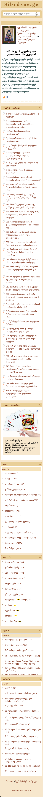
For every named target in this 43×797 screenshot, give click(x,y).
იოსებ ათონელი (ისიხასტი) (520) (21, 693)
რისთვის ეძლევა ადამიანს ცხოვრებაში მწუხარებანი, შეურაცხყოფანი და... (18, 156)
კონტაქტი (32, 781)
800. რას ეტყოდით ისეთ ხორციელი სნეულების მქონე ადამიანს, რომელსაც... (22, 359)
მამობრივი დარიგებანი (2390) (19, 650)
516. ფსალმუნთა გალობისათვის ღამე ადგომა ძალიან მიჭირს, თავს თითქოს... (23, 280)
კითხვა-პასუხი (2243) (15, 578)
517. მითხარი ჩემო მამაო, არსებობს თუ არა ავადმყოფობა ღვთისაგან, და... (22, 270)
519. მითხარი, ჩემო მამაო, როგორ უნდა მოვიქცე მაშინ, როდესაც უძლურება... (21, 252)
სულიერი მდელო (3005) (16, 645)
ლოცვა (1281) (11, 473)
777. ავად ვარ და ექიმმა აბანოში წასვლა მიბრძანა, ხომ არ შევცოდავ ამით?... (22, 187)
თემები (9, 605)
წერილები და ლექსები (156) (18, 640)
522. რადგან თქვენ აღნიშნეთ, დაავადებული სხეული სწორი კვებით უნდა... (22, 225)
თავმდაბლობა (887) (14, 484)
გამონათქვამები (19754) (16, 567)
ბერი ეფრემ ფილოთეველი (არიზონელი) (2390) (18, 700)
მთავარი (7, 557)
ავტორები (10, 610)
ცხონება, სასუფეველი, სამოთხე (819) (23, 495)
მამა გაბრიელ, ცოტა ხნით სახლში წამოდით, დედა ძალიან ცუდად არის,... (21, 314)
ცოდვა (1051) (11, 479)
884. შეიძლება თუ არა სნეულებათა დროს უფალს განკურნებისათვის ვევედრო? (21, 339)
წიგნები (9, 616)
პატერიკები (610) (13, 584)
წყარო (6, 631)
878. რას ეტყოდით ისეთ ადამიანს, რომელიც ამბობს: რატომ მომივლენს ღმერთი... (23, 349)
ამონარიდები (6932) (14, 573)
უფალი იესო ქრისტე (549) (17, 521)
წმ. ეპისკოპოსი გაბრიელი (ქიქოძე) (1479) (22, 712)
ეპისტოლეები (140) (14, 594)
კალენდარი (11, 621)
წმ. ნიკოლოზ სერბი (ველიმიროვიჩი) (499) (23, 743)
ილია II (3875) (11, 688)
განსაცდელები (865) (15, 489)
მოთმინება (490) (13, 548)
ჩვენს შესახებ (21, 781)
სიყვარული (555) (13, 516)
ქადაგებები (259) (13, 589)
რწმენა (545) (11, 527)
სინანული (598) (12, 511)
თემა (5, 464)
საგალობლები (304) (14, 562)
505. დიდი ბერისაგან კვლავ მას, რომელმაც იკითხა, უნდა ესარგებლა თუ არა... (22, 297)
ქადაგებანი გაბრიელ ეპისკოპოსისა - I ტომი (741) (23, 669)
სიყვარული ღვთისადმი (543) (19, 532)
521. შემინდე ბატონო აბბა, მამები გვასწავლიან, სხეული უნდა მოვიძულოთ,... (21, 235)
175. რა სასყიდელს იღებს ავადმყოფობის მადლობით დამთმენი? (18, 394)
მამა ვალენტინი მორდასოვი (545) (21, 736)
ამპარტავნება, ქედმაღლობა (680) (21, 500)
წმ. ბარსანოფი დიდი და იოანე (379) (22, 766)
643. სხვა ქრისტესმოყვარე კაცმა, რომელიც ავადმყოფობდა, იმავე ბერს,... (21, 197)
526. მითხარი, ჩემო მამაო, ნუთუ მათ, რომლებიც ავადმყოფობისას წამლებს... (22, 215)
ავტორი (6, 679)
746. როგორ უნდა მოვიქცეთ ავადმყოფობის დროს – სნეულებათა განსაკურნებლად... (22, 369)
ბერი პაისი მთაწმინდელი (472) (20, 754)
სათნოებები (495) (13, 543)
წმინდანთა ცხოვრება (18, 600)
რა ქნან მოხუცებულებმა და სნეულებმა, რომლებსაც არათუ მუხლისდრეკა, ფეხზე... (20, 124)
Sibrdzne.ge (21, 4)
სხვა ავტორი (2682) (14, 705)
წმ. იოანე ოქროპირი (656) (17, 724)
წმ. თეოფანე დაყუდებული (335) (20, 771)
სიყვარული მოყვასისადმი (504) (20, 538)
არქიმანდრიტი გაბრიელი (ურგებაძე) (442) (18, 760)
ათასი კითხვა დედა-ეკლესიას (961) (22, 656)
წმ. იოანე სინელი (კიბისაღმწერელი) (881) (23, 718)
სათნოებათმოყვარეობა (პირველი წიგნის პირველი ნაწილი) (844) (22, 662)
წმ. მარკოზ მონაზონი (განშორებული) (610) (23, 731)
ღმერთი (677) (11, 505)
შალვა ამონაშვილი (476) (17, 748)
